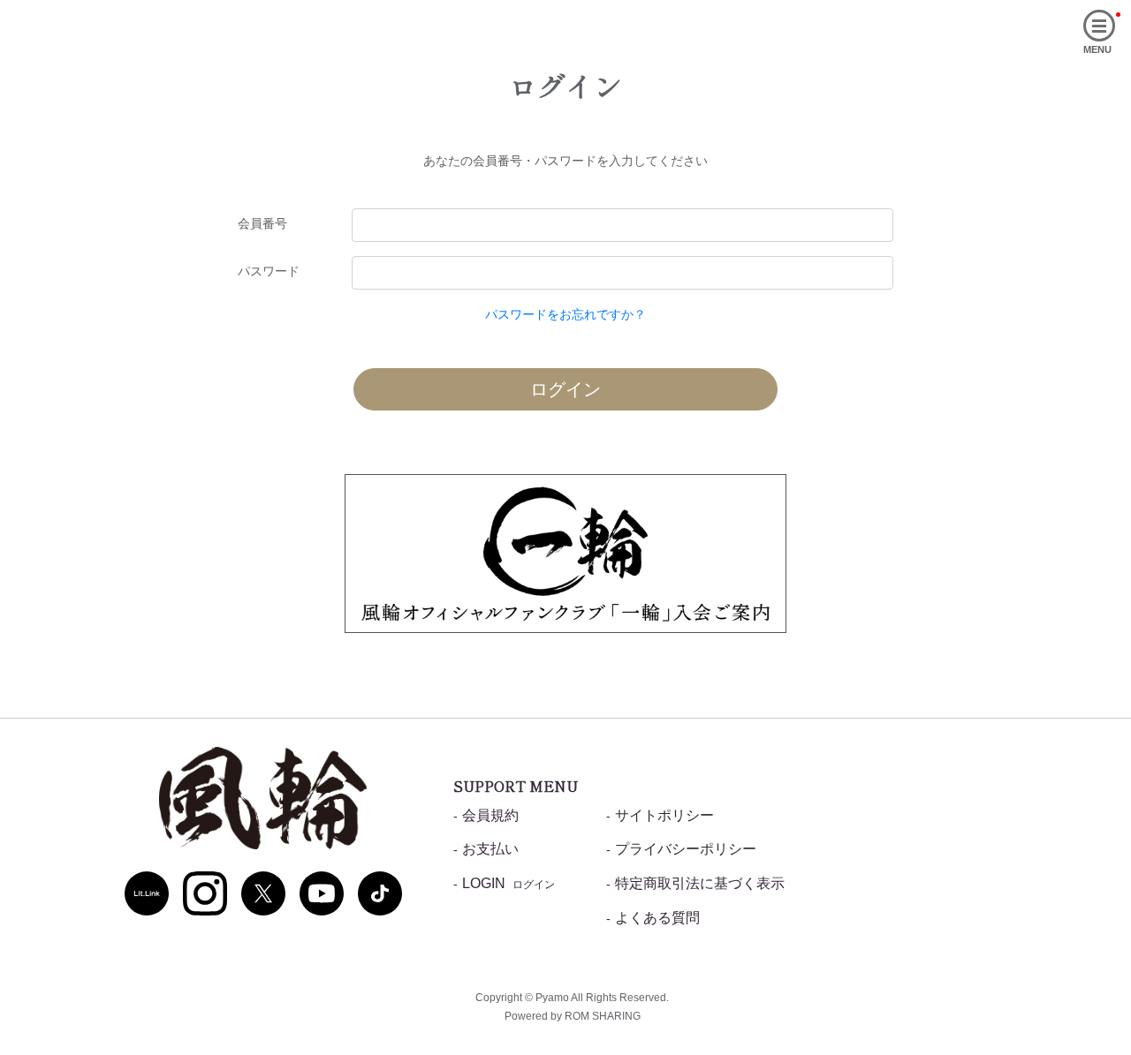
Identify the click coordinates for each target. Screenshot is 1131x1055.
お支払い (490, 848)
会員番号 (262, 223)
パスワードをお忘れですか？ (565, 314)
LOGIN (508, 883)
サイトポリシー (664, 815)
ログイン (565, 389)
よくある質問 (657, 917)
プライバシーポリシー (685, 848)
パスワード (269, 271)
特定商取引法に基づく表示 (700, 883)
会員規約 (490, 815)
